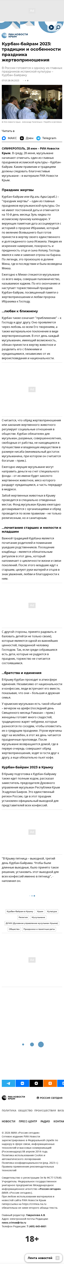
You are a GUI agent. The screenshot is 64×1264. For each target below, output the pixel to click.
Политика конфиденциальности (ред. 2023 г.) (30, 1163)
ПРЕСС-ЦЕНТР (28, 1122)
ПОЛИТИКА (9, 1111)
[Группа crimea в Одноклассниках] (50, 1083)
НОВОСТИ (8, 1122)
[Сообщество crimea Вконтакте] (22, 1083)
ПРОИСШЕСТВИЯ (45, 1111)
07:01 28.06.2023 (10, 80)
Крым (40, 911)
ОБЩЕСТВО (25, 1111)
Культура (52, 911)
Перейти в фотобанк (53, 122)
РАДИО (45, 1122)
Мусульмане (38, 917)
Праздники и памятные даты (39, 929)
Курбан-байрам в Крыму (20, 911)
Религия (23, 917)
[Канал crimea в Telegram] (8, 1083)
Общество (14, 929)
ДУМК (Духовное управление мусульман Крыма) (32, 923)
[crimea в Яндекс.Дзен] (36, 1083)
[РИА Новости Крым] (14, 35)
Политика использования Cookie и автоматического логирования (23, 1157)
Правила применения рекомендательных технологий (28, 1169)
